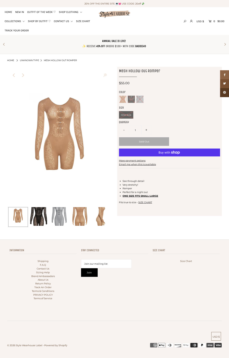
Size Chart (186, 261)
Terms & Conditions (43, 291)
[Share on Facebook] (224, 74)
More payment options (132, 160)
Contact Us (43, 268)
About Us (43, 279)
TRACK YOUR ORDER (17, 30)
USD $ (200, 21)
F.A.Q (43, 264)
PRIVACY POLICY (43, 294)
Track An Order (43, 287)
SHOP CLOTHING (69, 12)
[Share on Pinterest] (224, 92)
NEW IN (19, 12)
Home (10, 60)
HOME (8, 12)
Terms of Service (43, 298)
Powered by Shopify (55, 345)
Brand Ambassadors (43, 276)
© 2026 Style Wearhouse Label (24, 345)
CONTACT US (62, 21)
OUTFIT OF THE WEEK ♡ (41, 12)
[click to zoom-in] (105, 75)
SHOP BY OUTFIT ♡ (39, 21)
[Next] (23, 75)
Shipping (43, 261)
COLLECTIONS (13, 21)
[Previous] (14, 75)
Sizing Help (43, 272)
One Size (126, 114)
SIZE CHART (83, 21)
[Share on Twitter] (224, 83)
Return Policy (43, 283)
